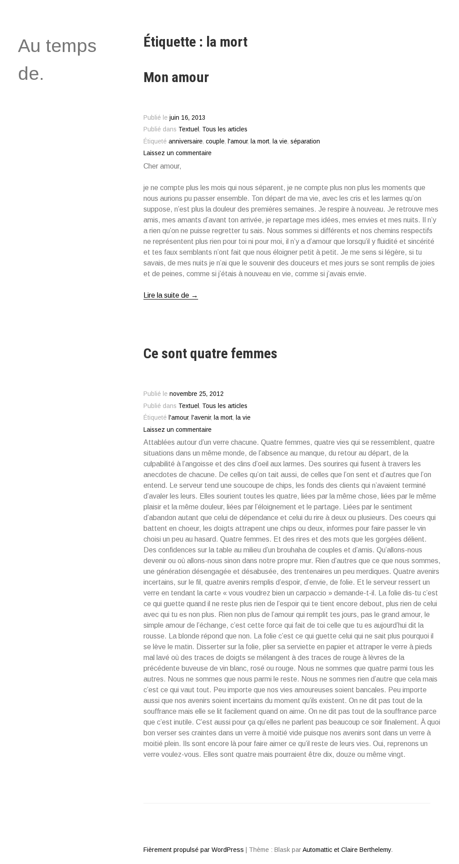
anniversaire (186, 141)
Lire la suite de (170, 295)
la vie (280, 141)
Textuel (188, 129)
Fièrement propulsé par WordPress (193, 849)
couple (215, 141)
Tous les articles (224, 129)
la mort (260, 141)
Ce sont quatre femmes (210, 353)
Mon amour (176, 77)
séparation (305, 141)
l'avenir (201, 417)
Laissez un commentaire (177, 153)
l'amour (237, 141)
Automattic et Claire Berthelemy (347, 849)
